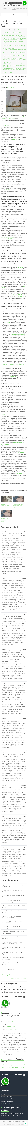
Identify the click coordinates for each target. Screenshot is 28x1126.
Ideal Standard (5, 444)
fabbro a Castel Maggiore (7, 237)
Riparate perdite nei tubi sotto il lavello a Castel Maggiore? (14, 948)
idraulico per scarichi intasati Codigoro (13, 989)
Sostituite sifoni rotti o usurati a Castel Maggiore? (12, 953)
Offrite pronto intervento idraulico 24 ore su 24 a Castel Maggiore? (14, 932)
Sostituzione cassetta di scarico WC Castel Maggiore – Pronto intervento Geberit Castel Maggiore (14, 65)
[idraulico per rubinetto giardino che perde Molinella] (18, 499)
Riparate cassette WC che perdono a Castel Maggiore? (13, 906)
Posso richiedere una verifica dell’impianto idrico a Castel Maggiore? (13, 968)
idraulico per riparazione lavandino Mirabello (15, 978)
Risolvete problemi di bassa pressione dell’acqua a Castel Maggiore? (12, 916)
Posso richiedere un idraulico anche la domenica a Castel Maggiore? (12, 942)
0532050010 (20, 267)
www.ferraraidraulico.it (11, 1029)
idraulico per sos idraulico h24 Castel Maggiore (5, 520)
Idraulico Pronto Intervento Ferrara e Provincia (12, 1067)
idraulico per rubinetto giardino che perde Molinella (18, 506)
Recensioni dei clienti (7, 71)
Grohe (19, 442)
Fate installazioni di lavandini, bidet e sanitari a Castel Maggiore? (14, 937)
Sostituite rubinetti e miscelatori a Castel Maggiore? (12, 911)
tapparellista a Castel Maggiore (9, 238)
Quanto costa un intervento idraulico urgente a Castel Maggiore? (14, 885)
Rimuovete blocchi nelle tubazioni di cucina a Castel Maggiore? (13, 958)
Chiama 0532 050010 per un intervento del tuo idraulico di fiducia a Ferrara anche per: (14, 69)
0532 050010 (8, 125)
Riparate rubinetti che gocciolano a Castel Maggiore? (13, 963)
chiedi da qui (10, 1024)
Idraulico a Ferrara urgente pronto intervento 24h (13, 1065)
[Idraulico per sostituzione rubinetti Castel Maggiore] (6, 499)
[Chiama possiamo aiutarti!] (25, 3)
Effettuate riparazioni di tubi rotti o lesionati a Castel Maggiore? (13, 922)
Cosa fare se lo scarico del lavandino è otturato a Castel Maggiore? (12, 901)
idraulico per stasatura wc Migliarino (13, 987)
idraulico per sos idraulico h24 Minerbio (14, 294)
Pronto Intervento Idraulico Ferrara (14, 4)
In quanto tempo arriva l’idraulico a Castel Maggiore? (13, 891)
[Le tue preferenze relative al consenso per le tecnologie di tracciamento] (25, 1123)
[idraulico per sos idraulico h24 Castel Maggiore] (6, 513)
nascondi (17, 30)
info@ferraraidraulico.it (10, 1026)
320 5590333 (11, 87)
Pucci (22, 442)
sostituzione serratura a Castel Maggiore (13, 364)
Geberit (15, 442)
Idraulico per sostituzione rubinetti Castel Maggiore (5, 506)
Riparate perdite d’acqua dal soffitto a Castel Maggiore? (13, 896)
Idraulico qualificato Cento (8, 975)
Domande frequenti (7, 72)
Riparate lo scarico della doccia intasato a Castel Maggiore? (13, 927)
